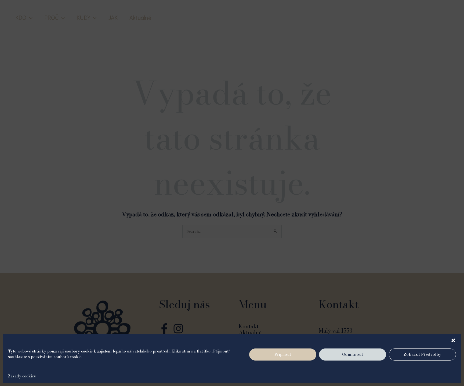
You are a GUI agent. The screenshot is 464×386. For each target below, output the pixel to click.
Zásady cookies (22, 376)
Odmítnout (352, 354)
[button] (453, 340)
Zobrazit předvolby (422, 354)
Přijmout (282, 354)
